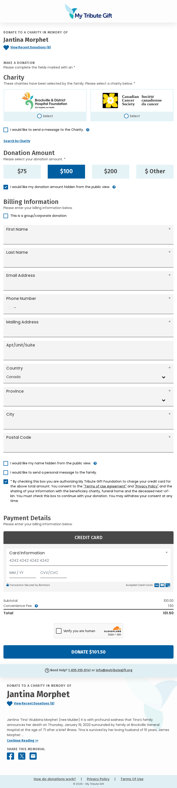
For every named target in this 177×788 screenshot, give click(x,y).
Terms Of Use (132, 779)
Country (14, 368)
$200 (110, 171)
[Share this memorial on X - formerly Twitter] (22, 756)
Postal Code (18, 437)
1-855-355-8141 (79, 670)
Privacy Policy (98, 779)
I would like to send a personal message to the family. (53, 472)
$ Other (155, 171)
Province (15, 391)
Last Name (17, 252)
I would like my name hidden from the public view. (50, 463)
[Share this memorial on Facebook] (10, 756)
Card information (27, 553)
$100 (66, 171)
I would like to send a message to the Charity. (47, 129)
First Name (17, 229)
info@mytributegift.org (114, 670)
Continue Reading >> (22, 741)
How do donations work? (55, 779)
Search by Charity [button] (16, 141)
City (10, 414)
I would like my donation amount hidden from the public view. (60, 187)
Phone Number (21, 298)
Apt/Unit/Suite (20, 345)
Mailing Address (22, 322)
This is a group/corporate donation (38, 215)
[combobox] (11, 308)
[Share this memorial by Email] (33, 756)
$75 (22, 171)
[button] (87, 131)
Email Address (20, 275)
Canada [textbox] (13, 376)
